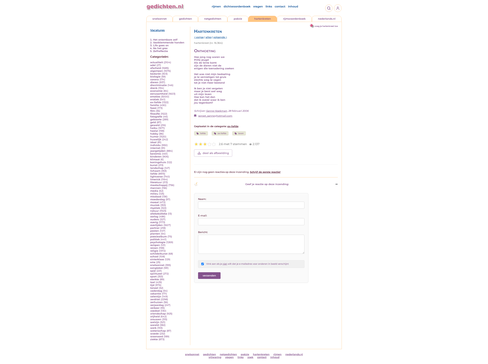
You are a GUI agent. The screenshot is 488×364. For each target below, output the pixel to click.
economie (156, 90)
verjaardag (157, 305)
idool (153, 142)
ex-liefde (155, 102)
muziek (155, 205)
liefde (153, 173)
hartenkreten (262, 18)
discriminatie (158, 85)
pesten (154, 230)
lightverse (156, 176)
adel (153, 65)
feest (153, 108)
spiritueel (156, 273)
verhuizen (156, 302)
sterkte (154, 279)
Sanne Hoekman (216, 110)
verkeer (155, 308)
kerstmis (155, 153)
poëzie (238, 18)
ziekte (154, 339)
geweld (155, 125)
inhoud (293, 6)
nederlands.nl (327, 18)
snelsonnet (159, 18)
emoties (155, 96)
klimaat (155, 159)
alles (208, 37)
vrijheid (155, 316)
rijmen (216, 6)
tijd (152, 285)
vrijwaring (215, 357)
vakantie (155, 293)
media (154, 190)
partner (155, 228)
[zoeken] (328, 8)
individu (155, 145)
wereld (154, 325)
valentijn (155, 296)
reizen (154, 248)
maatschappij (159, 185)
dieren (154, 82)
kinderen (156, 156)
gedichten (185, 18)
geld (153, 122)
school (154, 256)
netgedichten (212, 18)
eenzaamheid (159, 93)
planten (155, 233)
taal (152, 282)
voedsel (155, 310)
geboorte (156, 119)
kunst (153, 165)
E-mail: (202, 215)
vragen (258, 6)
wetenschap (158, 330)
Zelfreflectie (160, 51)
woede (154, 333)
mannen (155, 188)
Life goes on (161, 45)
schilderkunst (159, 253)
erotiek (154, 99)
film (152, 110)
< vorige (199, 37)
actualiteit (156, 62)
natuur (154, 210)
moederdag (157, 199)
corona (154, 79)
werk (153, 327)
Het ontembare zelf (165, 39)
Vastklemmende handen (168, 42)
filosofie (155, 113)
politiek (155, 239)
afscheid (155, 68)
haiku (153, 128)
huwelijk (155, 139)
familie (154, 105)
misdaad (155, 196)
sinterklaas (157, 259)
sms (152, 262)
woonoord (156, 336)
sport (153, 276)
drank (153, 88)
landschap (157, 168)
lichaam (155, 170)
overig (154, 222)
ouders (154, 219)
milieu (154, 193)
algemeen (156, 70)
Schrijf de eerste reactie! (265, 172)
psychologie (157, 242)
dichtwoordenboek (237, 6)
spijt (153, 270)
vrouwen (155, 319)
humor (154, 136)
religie (154, 250)
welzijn (154, 322)
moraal (154, 202)
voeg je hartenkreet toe (326, 26)
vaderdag (156, 290)
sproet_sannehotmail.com (215, 115)
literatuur (156, 182)
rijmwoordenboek (294, 18)
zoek (250, 357)
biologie (155, 76)
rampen (155, 245)
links (269, 6)
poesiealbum (158, 236)
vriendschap (158, 313)
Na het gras (160, 48)
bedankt (155, 73)
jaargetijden (158, 150)
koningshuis (158, 162)
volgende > (220, 37)
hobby (154, 133)
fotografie (156, 116)
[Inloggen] (338, 8)
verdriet (155, 299)
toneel (154, 288)
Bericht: (203, 232)
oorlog (154, 216)
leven (241, 133)
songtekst (156, 268)
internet (155, 148)
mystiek (155, 208)
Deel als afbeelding (216, 153)
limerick (155, 179)
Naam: (202, 199)
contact (280, 6)
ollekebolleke (158, 213)
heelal (154, 130)
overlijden (156, 225)
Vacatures (157, 30)
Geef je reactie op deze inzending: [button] (267, 184)
